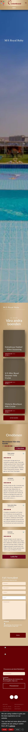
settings (12, 726)
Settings (17, 729)
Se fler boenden (14, 417)
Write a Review (20, 448)
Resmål (5, 704)
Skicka (18, 635)
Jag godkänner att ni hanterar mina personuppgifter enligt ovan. (13, 680)
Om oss (17, 706)
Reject (11, 729)
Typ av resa (7, 706)
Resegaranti (19, 704)
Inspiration (7, 708)
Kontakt (18, 708)
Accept (4, 729)
